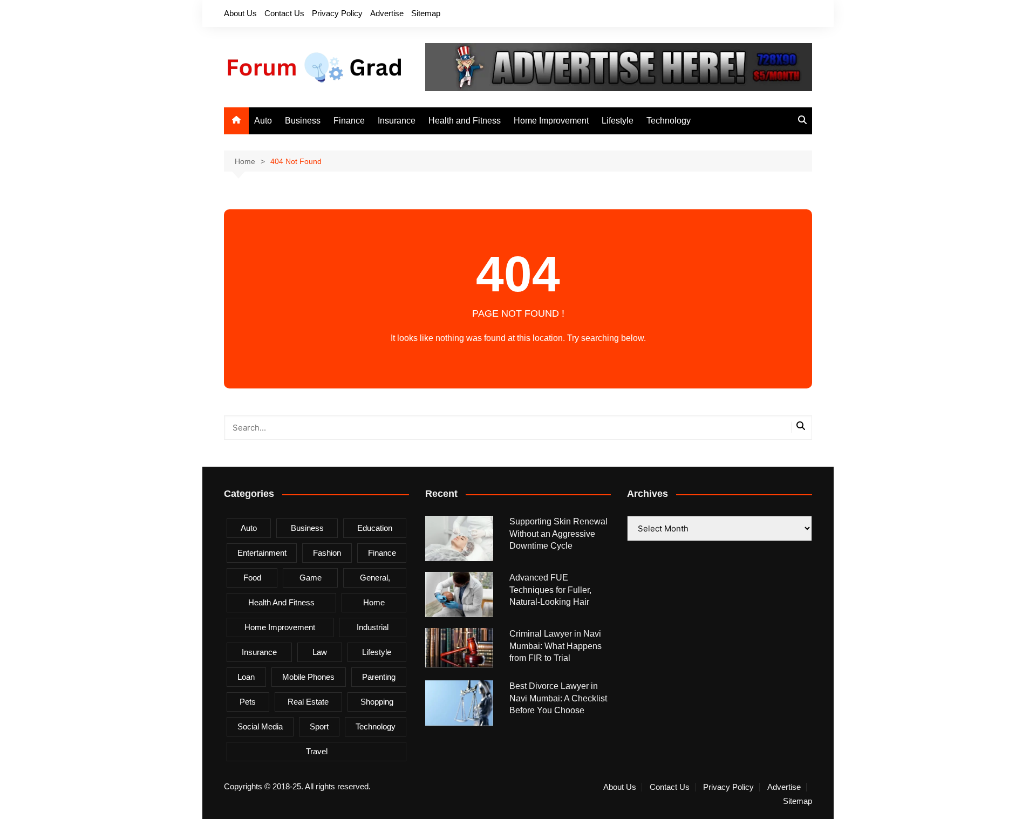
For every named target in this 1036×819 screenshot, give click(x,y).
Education (374, 528)
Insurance (396, 120)
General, (375, 577)
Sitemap (425, 13)
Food (252, 577)
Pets (248, 701)
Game (310, 577)
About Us (240, 13)
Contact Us (284, 13)
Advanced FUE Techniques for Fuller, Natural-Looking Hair (550, 589)
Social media (260, 726)
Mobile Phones (308, 676)
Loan (246, 676)
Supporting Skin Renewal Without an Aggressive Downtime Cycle (558, 533)
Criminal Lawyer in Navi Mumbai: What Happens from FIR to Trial (555, 646)
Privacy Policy (337, 13)
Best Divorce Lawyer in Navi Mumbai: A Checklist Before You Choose (558, 698)
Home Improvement (551, 120)
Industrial (372, 627)
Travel (317, 751)
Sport (319, 726)
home (374, 602)
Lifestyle (617, 120)
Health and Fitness (464, 120)
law (319, 652)
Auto (263, 120)
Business (303, 120)
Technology (668, 120)
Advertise (387, 13)
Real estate (308, 701)
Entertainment (262, 552)
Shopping (376, 701)
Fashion (327, 552)
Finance (349, 120)
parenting (379, 676)
